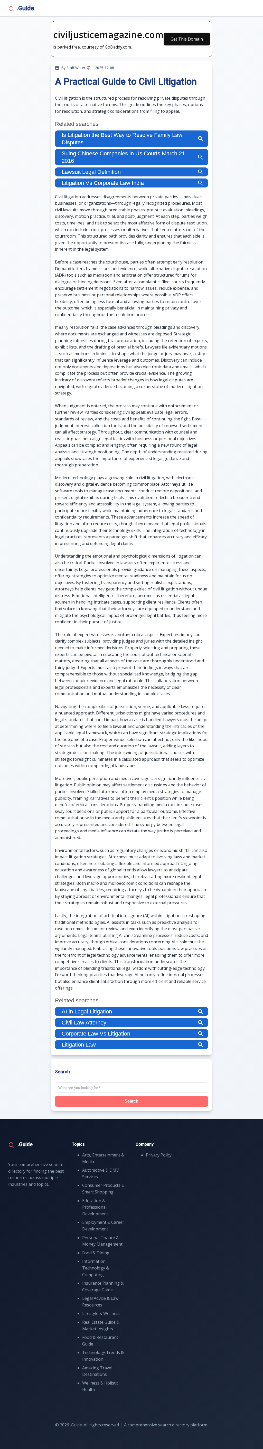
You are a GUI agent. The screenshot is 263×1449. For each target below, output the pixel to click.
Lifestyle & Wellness (101, 1313)
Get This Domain (187, 39)
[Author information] (88, 68)
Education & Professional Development (95, 1207)
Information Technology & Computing (95, 1267)
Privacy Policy (159, 1155)
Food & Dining (95, 1253)
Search (131, 1101)
